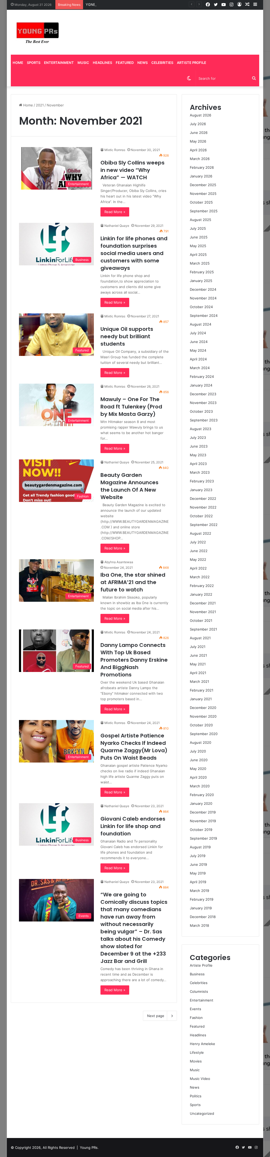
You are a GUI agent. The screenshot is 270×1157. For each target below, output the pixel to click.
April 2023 (198, 464)
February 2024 (202, 376)
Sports (33, 62)
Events (195, 1009)
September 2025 (204, 211)
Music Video (200, 1078)
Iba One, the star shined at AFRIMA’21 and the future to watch (132, 582)
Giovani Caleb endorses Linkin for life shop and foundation (132, 826)
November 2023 (203, 403)
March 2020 (200, 786)
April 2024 (198, 359)
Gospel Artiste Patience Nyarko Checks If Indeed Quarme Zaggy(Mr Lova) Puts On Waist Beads (133, 746)
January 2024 (201, 385)
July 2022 (198, 542)
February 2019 (201, 899)
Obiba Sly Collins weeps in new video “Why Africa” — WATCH (132, 170)
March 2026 (200, 159)
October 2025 (201, 202)
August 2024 (200, 324)
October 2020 (201, 725)
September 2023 (204, 420)
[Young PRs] (37, 32)
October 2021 (201, 620)
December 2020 (203, 708)
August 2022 (200, 533)
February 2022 (202, 586)
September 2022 (204, 525)
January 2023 (201, 490)
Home (18, 62)
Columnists (199, 991)
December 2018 (203, 917)
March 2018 (199, 925)
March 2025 (200, 263)
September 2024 (204, 315)
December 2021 (203, 603)
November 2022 (203, 507)
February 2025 (202, 272)
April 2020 (198, 777)
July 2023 (198, 437)
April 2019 (198, 882)
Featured (125, 62)
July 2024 (198, 333)
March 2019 (199, 890)
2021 (40, 105)
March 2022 (200, 577)
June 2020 (199, 760)
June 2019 (198, 864)
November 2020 (203, 716)
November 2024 (203, 298)
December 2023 (203, 394)
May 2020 (198, 768)
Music (83, 62)
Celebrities (162, 62)
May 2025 (198, 246)
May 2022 (198, 559)
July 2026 (198, 124)
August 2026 (200, 115)
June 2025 (199, 237)
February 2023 (202, 481)
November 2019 (203, 821)
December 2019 (203, 812)
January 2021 (201, 699)
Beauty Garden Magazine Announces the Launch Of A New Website (129, 486)
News (142, 62)
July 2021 (197, 647)
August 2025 (200, 220)
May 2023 (198, 455)
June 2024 (199, 342)
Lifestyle (197, 1052)
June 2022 (199, 551)
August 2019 (200, 847)
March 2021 (199, 681)
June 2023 (199, 446)
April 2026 (198, 150)
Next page (155, 1016)
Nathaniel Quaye (116, 226)
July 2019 (197, 856)
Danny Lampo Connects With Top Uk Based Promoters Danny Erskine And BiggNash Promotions (134, 659)
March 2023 (200, 472)
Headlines (102, 62)
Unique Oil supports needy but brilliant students (126, 336)
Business (197, 974)
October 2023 (201, 411)
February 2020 (202, 795)
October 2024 (201, 307)
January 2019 (201, 908)
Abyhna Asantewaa (118, 562)
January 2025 (201, 281)
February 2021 (201, 690)
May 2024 (198, 350)
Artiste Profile (191, 62)
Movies (196, 1061)
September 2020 (204, 734)
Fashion (196, 1017)
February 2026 (202, 167)
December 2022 (203, 498)
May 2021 (198, 664)
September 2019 (203, 838)
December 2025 (203, 185)
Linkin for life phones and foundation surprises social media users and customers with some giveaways (133, 253)
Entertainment (59, 62)
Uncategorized (202, 1113)
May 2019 (198, 873)
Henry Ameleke (202, 1044)
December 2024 (203, 289)
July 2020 (198, 751)
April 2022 (198, 568)
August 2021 (200, 638)
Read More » (114, 212)
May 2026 (198, 141)
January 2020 (201, 803)
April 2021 (198, 673)
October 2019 (201, 829)
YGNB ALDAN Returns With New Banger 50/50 (124, 4)
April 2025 (198, 254)
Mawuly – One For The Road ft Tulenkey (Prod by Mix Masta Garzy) (131, 407)
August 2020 (200, 742)
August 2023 (200, 429)
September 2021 (203, 629)
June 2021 (198, 655)
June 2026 (199, 132)
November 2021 (203, 612)
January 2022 (201, 594)
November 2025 (203, 193)
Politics (195, 1096)
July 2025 (198, 228)
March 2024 (200, 368)
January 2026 (201, 176)
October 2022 (201, 516)
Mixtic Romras (114, 150)
